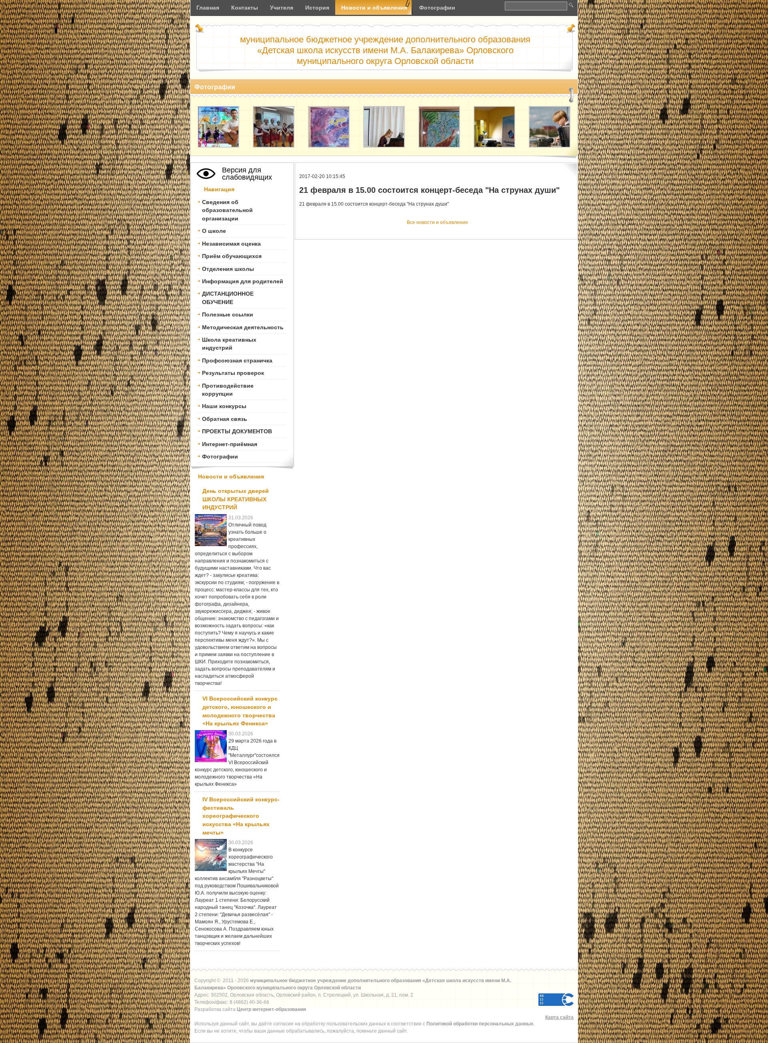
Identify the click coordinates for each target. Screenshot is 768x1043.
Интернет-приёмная (229, 444)
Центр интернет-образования (271, 1009)
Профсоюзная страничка (237, 360)
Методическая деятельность (243, 327)
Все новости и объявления (437, 222)
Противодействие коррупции (228, 389)
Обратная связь (224, 419)
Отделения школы (228, 269)
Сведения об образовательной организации (227, 210)
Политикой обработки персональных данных (480, 1024)
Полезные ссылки (227, 314)
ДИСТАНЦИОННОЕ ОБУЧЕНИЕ (228, 297)
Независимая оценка (231, 243)
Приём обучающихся (232, 256)
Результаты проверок (233, 373)
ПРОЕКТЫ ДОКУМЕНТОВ (237, 431)
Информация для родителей (242, 281)
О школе (214, 231)
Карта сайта (559, 1017)
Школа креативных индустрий (229, 343)
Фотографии (220, 456)
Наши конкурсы (224, 406)
